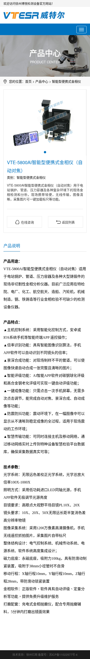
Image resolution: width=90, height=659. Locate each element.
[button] (45, 152)
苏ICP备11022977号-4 (63, 654)
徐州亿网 (31, 654)
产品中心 (41, 81)
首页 (28, 81)
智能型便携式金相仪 (66, 81)
